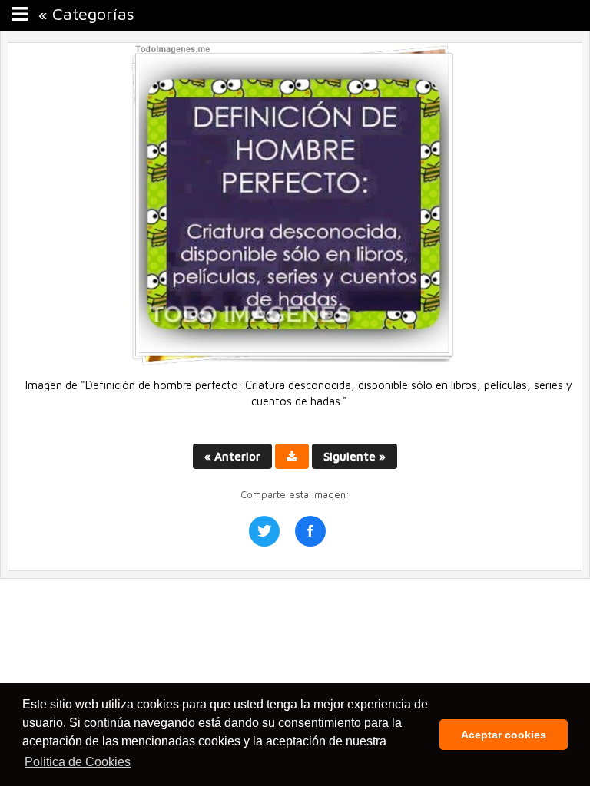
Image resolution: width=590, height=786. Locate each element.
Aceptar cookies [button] (503, 734)
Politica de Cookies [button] (78, 761)
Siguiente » (354, 456)
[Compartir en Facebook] (310, 531)
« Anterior (232, 456)
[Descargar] (292, 456)
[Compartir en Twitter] (264, 531)
